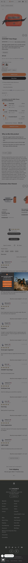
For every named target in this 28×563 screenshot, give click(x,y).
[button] (7, 282)
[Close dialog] (0, 273)
